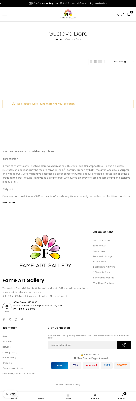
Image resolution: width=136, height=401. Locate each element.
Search (6, 336)
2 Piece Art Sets (101, 272)
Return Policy (9, 357)
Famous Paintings (102, 256)
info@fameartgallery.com (45, 3)
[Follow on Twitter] (9, 319)
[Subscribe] (124, 345)
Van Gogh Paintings (103, 283)
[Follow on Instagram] (15, 319)
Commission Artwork (13, 368)
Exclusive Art (99, 245)
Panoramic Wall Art (103, 277)
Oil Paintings (99, 261)
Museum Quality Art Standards (18, 373)
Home (58, 39)
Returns (6, 346)
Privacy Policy (9, 352)
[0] (128, 14)
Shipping (7, 363)
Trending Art (99, 251)
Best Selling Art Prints (104, 266)
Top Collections (101, 240)
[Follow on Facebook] (3, 319)
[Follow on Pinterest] (21, 319)
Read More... (9, 202)
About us (7, 341)
